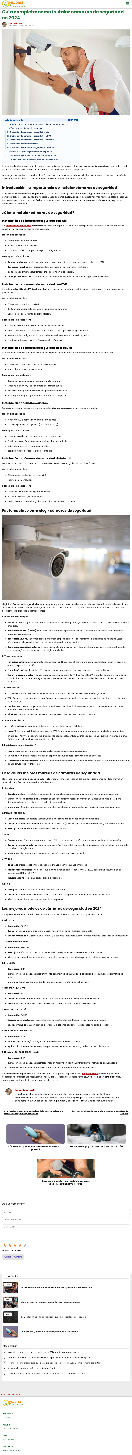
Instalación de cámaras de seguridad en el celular (30, 139)
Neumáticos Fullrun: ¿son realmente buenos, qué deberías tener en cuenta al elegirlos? (49, 1357)
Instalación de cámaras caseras (22, 143)
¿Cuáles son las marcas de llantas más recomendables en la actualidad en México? (48, 1373)
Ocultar (73, 120)
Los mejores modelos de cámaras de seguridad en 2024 (31, 159)
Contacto (6, 1417)
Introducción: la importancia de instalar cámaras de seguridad (34, 124)
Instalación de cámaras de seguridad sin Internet (30, 147)
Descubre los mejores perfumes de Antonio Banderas (33, 1368)
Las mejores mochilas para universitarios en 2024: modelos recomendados (43, 1352)
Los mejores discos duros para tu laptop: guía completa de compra (100, 1112)
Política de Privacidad (11, 1450)
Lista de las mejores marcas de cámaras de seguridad (30, 155)
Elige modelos (90, 1073)
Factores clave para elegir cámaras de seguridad (28, 151)
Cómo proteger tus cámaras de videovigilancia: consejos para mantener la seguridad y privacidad (33, 1112)
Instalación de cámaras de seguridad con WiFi (29, 132)
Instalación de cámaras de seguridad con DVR (29, 136)
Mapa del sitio (8, 1439)
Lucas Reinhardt (15, 23)
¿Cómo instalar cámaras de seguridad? (24, 128)
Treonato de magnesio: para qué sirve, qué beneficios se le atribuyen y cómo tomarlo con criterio (55, 1362)
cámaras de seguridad (18, 225)
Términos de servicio (11, 1428)
